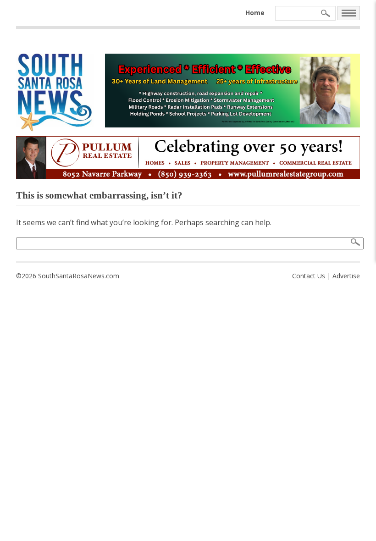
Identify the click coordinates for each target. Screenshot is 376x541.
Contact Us (308, 275)
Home (255, 12)
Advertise (346, 275)
